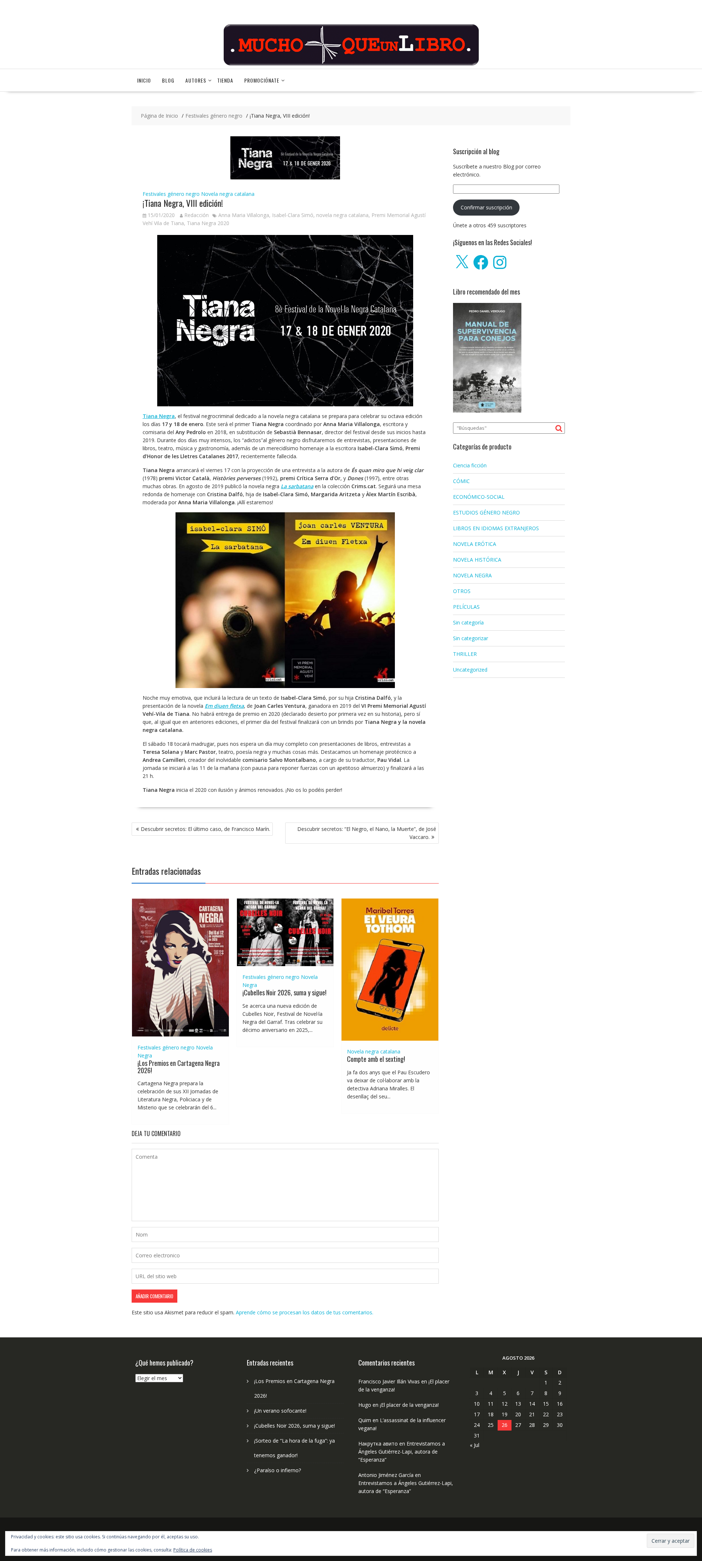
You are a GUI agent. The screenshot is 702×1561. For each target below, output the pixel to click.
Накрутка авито (378, 1443)
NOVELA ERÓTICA (474, 543)
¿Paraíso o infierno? (277, 1470)
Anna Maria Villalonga (243, 215)
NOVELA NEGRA (472, 575)
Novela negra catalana (227, 193)
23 (560, 1414)
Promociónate (261, 80)
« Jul (474, 1445)
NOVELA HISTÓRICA (477, 559)
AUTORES (195, 80)
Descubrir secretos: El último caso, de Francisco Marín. (205, 828)
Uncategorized (470, 669)
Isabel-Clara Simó (292, 215)
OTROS (462, 591)
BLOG (168, 80)
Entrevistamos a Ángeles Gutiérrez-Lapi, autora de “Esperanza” (401, 1451)
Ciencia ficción (470, 465)
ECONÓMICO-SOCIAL (479, 496)
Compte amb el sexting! (376, 1059)
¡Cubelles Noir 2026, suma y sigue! (284, 992)
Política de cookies (192, 1550)
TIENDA (225, 80)
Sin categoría (468, 622)
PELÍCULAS (466, 606)
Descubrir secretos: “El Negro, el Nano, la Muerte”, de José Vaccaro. (366, 832)
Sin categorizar (470, 638)
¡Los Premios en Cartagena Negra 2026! (178, 1066)
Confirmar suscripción (486, 207)
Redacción (196, 215)
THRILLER (465, 653)
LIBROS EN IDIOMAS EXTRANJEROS (496, 528)
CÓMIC (461, 481)
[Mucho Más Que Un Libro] (351, 64)
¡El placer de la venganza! (409, 1404)
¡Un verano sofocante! (280, 1410)
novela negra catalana (342, 215)
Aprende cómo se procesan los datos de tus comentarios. (304, 1312)
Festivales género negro (171, 193)
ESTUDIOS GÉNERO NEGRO (486, 512)
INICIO (144, 80)
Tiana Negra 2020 (208, 223)
